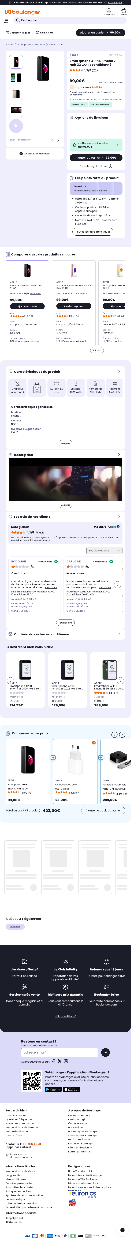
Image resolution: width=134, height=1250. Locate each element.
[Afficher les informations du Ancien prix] (22, 697)
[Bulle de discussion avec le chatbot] (122, 1230)
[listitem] (16, 78)
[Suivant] (58, 140)
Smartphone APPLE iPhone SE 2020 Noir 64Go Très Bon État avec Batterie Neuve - (25, 690)
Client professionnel (80, 1147)
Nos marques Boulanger (82, 1131)
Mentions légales (16, 1179)
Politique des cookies (18, 1191)
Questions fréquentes (19, 1119)
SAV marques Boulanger (82, 1135)
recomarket (76, 94)
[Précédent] (52, 140)
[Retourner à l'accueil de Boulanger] (22, 12)
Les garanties (14, 1175)
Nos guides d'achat (17, 1131)
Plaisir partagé (76, 1119)
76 (94, 70)
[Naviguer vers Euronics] (96, 1194)
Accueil (9, 44)
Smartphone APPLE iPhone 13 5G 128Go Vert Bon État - (108, 688)
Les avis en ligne (15, 1199)
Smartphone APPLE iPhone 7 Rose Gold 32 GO (88, 593)
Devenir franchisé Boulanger (85, 1175)
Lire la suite (51, 587)
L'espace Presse (77, 1123)
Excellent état (78, 104)
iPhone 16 (15, 926)
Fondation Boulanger (80, 1143)
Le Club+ (97, 87)
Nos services (75, 1127)
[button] (58, 398)
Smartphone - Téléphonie (31, 44)
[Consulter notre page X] (60, 1062)
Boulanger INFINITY (79, 1151)
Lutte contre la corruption (21, 1203)
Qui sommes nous (79, 1115)
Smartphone (55, 44)
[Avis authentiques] (105, 527)
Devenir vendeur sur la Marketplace (89, 1187)
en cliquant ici (42, 540)
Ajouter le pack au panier (103, 810)
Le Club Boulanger (79, 1139)
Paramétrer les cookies (20, 1187)
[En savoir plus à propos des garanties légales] (110, 166)
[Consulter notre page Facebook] (53, 1062)
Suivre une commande (20, 1123)
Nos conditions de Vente (20, 1171)
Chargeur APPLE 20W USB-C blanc (66, 786)
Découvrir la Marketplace (83, 1183)
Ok (105, 1052)
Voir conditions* (65, 1016)
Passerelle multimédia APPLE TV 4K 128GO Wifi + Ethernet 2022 (115, 787)
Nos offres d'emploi (80, 1171)
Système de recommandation (24, 1195)
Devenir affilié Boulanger (83, 1179)
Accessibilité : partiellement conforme (29, 1207)
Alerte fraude (14, 1222)
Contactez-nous (16, 1115)
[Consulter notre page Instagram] (66, 1062)
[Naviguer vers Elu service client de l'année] (96, 1203)
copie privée (116, 82)
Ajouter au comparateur (37, 153)
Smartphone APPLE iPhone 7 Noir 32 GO (18, 786)
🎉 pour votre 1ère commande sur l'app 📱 (65, 2)
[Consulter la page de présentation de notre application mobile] (53, 1089)
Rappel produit (14, 1218)
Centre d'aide (14, 1135)
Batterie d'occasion (100, 104)
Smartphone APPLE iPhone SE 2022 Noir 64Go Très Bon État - (67, 688)
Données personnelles (19, 1183)
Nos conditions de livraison (22, 1127)
